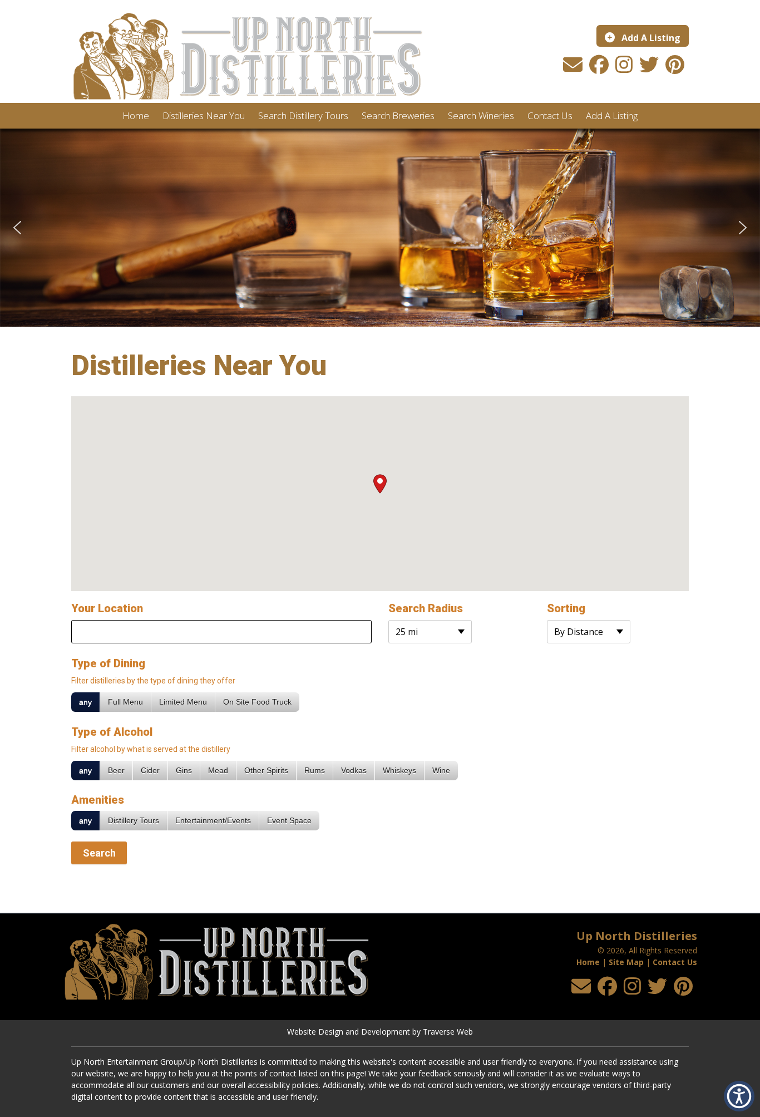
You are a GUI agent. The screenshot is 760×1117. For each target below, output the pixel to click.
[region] (380, 228)
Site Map (626, 962)
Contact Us (675, 962)
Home (588, 962)
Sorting (566, 608)
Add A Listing (649, 38)
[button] (17, 228)
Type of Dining (108, 663)
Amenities (97, 799)
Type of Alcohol (111, 732)
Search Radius (425, 608)
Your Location (107, 608)
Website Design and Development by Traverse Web (380, 1031)
